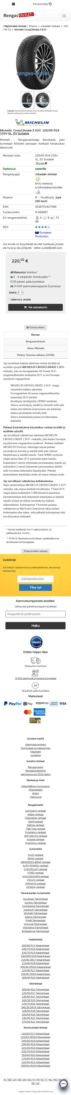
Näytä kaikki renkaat (15, 26)
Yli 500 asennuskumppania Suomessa (35, 678)
